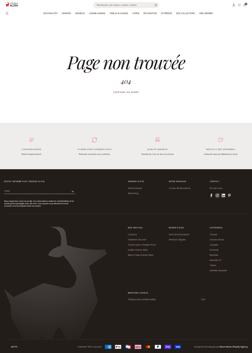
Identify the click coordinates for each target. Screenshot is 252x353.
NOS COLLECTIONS (185, 13)
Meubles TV (215, 260)
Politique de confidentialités (142, 299)
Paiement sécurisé (137, 240)
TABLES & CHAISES (119, 13)
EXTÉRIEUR (166, 13)
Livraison (132, 235)
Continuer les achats (126, 92)
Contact (214, 181)
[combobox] (126, 5)
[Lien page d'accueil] (49, 5)
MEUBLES (80, 13)
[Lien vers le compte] (234, 5)
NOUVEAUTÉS (50, 13)
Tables (213, 265)
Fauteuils (214, 250)
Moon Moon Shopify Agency (233, 347)
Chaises (213, 235)
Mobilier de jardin (218, 271)
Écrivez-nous (216, 188)
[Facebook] (211, 196)
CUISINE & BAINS (97, 13)
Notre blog (133, 193)
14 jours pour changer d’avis (142, 245)
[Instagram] (217, 196)
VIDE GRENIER (206, 13)
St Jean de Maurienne (179, 188)
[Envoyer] (72, 191)
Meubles (214, 255)
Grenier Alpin (136, 181)
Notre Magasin (177, 181)
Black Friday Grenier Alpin (140, 255)
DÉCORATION (150, 13)
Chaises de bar (217, 240)
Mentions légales (177, 240)
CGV (203, 299)
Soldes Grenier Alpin (138, 250)
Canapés (214, 245)
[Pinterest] (229, 196)
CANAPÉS (66, 13)
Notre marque (135, 188)
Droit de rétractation (179, 235)
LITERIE (135, 13)
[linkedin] (223, 196)
